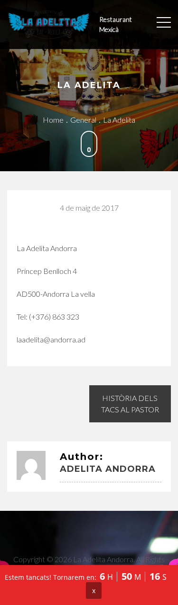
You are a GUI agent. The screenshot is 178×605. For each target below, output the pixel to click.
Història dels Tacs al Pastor (130, 403)
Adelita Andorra (108, 469)
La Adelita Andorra (103, 559)
